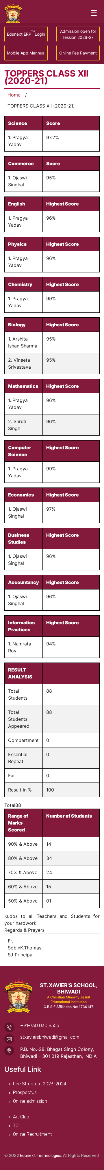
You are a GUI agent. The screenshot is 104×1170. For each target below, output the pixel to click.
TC (15, 1125)
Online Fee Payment (78, 52)
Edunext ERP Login (26, 33)
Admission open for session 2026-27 (78, 34)
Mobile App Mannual (26, 52)
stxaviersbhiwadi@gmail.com (49, 1037)
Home (14, 95)
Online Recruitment (32, 1134)
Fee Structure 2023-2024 (39, 1084)
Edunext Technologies (40, 1155)
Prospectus (25, 1092)
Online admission (30, 1101)
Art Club (21, 1117)
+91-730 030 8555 (39, 1025)
